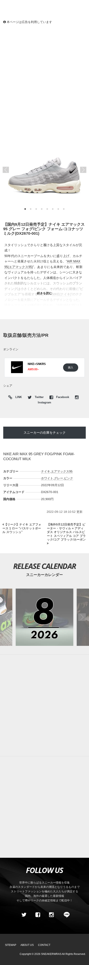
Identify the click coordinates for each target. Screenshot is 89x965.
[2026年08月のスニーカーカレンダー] (44, 617)
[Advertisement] (44, 74)
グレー (58, 478)
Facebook (62, 397)
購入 (70, 367)
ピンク (68, 478)
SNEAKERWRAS (51, 954)
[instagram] (51, 914)
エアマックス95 (62, 471)
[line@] (65, 914)
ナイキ (45, 471)
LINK (17, 398)
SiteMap (10, 945)
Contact (44, 945)
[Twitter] (24, 914)
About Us (27, 945)
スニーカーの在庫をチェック (45, 432)
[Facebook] (37, 914)
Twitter (39, 397)
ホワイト (47, 478)
